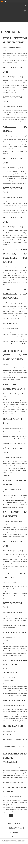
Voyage (19, 47)
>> (17, 816)
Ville (19, 136)
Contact (23, 840)
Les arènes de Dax (14, 632)
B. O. (8, 840)
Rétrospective (18, 77)
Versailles (14, 521)
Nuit (11, 680)
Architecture (23, 394)
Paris (13, 328)
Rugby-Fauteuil (13, 726)
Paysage (15, 136)
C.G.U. (11, 841)
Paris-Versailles (14, 700)
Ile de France (23, 489)
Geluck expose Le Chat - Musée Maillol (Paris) (15, 355)
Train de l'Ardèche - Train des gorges (15, 293)
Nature (13, 267)
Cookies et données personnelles (19, 841)
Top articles (19, 840)
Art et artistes (23, 637)
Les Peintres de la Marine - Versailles (15, 757)
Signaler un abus (6, 841)
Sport (17, 328)
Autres (13, 47)
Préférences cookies (14, 842)
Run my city (11, 323)
